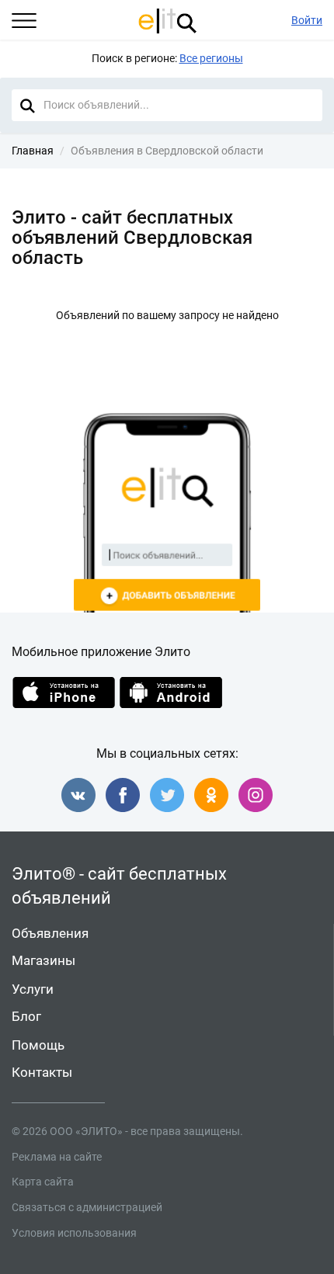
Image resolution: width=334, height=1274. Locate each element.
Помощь (38, 1045)
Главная (33, 150)
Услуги (33, 989)
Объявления (50, 933)
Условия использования (74, 1233)
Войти (306, 20)
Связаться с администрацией (87, 1207)
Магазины (43, 960)
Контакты (42, 1072)
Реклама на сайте (57, 1157)
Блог (26, 1016)
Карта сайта (43, 1181)
